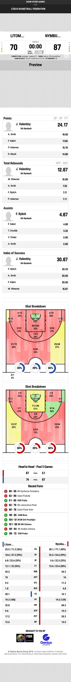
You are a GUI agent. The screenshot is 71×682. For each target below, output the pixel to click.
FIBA (25, 640)
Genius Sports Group (46, 640)
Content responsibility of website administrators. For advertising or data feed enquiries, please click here (35, 652)
